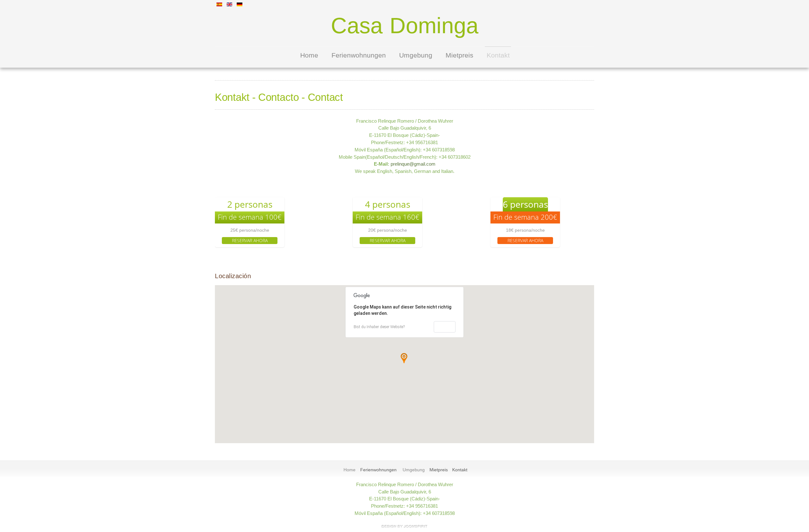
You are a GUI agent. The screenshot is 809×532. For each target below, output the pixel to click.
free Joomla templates (404, 526)
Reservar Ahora (250, 240)
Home (309, 55)
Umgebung (415, 55)
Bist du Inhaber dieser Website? (379, 327)
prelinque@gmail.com (413, 164)
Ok (444, 326)
